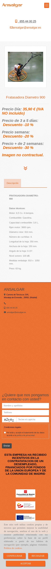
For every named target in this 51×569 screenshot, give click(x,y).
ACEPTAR (25, 563)
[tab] (12, 183)
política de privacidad (26, 435)
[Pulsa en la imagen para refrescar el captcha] (9, 419)
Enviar (7, 446)
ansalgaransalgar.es (27, 27)
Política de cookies (13, 548)
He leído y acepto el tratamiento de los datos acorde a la (25, 434)
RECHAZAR (38, 555)
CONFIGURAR (14, 555)
